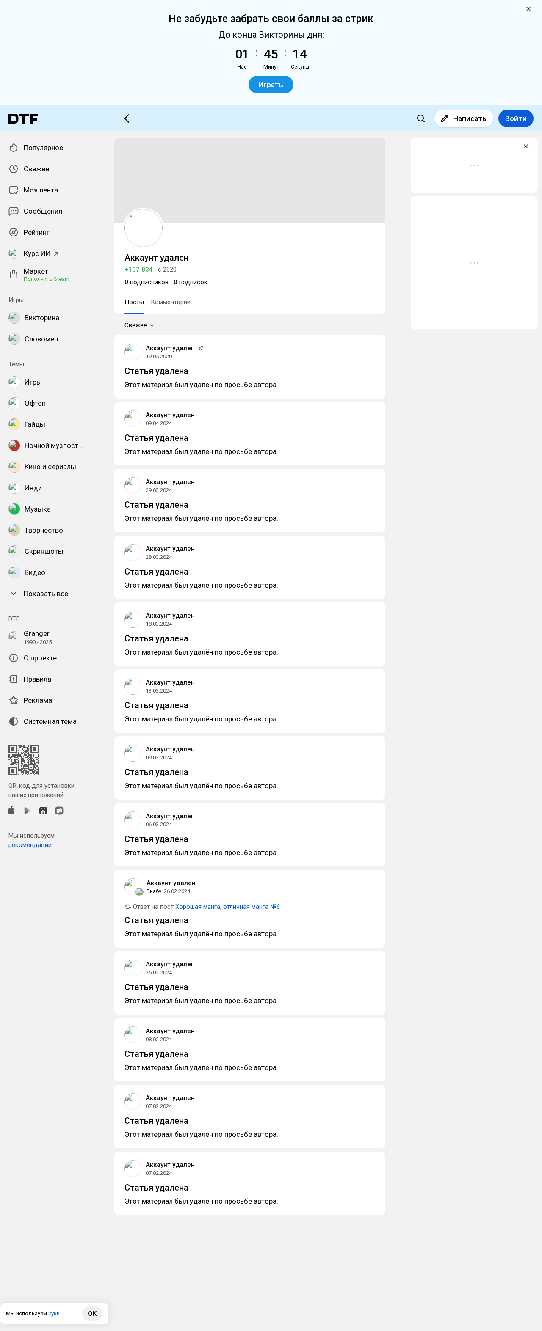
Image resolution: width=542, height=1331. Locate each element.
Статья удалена (156, 371)
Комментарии (171, 302)
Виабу (154, 891)
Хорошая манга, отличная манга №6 (227, 906)
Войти (516, 118)
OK (92, 1313)
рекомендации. (30, 845)
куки (54, 1313)
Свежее (135, 325)
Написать (470, 118)
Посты (134, 302)
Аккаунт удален (170, 348)
